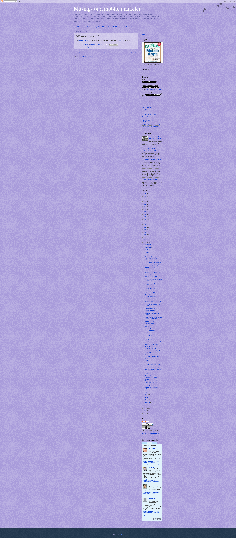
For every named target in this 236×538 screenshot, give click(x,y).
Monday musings (149, 326)
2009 (145, 237)
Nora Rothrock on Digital (148, 109)
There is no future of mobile (150, 179)
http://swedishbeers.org (151, 97)
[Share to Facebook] (115, 45)
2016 (145, 219)
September (148, 249)
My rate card (99, 26)
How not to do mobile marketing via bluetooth (155, 137)
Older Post (134, 53)
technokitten (152, 448)
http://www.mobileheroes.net (154, 89)
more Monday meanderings (152, 367)
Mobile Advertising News (151, 344)
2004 (145, 413)
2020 (145, 209)
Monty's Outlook (146, 112)
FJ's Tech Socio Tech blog (149, 114)
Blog (78, 26)
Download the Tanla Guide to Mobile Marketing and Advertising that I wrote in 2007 (152, 120)
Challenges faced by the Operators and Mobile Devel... (151, 258)
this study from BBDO (84, 40)
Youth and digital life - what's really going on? (152, 291)
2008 (145, 240)
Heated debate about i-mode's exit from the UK (153, 329)
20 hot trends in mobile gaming (153, 262)
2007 (145, 242)
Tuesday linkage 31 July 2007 (153, 265)
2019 (145, 211)
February (147, 402)
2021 (145, 206)
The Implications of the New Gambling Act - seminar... (152, 347)
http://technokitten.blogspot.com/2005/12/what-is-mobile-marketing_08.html (152, 493)
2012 (145, 229)
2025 (145, 196)
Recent (149, 442)
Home (106, 53)
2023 (145, 201)
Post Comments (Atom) (87, 56)
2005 (145, 411)
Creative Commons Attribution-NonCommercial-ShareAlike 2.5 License (150, 433)
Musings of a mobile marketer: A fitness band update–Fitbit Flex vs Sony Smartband (151, 513)
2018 (145, 214)
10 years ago (155, 464)
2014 (145, 224)
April (146, 397)
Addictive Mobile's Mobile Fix (150, 116)
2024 (145, 199)
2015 (145, 222)
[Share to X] (113, 45)
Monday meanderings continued (153, 369)
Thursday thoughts (150, 308)
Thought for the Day (150, 310)
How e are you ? (149, 299)
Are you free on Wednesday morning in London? (152, 273)
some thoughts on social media (153, 342)
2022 (145, 204)
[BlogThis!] (111, 45)
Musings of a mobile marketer (107, 8)
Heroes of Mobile (129, 26)
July (146, 255)
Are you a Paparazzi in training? (153, 301)
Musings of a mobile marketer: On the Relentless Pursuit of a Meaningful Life (151, 463)
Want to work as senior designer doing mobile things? (153, 317)
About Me (87, 26)
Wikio (143, 34)
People (144, 442)
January (147, 405)
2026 (145, 194)
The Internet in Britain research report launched (153, 287)
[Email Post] (106, 44)
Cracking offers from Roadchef (153, 385)
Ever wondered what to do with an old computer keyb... (153, 376)
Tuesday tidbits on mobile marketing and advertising (152, 363)
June (146, 392)
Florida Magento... (151, 490)
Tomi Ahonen (120, 40)
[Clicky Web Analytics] (145, 421)
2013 (145, 227)
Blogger (121, 534)
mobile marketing (84, 47)
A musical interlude (150, 267)
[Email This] (110, 45)
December (148, 244)
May (146, 395)
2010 (145, 234)
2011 (145, 232)
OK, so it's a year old (150, 335)
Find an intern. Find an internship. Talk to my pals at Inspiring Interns (151, 127)
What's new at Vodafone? (151, 382)
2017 (145, 217)
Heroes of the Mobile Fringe (149, 105)
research (92, 47)
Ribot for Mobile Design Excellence (151, 124)
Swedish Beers (113, 26)
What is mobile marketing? (149, 170)
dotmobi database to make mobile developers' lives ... (152, 355)
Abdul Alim (152, 498)
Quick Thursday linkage (151, 380)
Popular (154, 442)
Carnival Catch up (149, 321)
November (148, 247)
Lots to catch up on (150, 270)
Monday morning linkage (151, 276)
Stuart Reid (152, 467)
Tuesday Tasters (149, 323)
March (147, 400)
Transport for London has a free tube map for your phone (151, 149)
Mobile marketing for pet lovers (153, 332)
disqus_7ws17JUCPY (154, 485)
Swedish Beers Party (147, 107)
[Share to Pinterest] (117, 45)
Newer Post (78, 53)
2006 (145, 408)
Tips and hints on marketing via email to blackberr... (153, 295)
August (147, 252)
